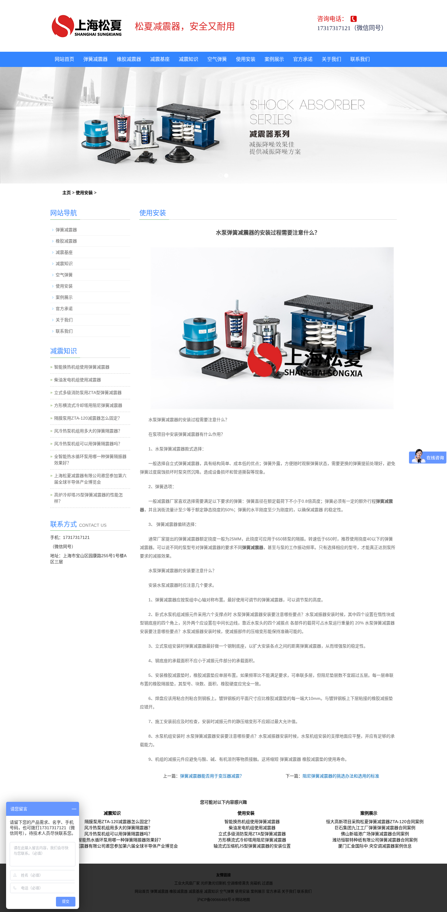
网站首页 (64, 59)
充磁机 (255, 883)
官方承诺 (303, 59)
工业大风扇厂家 (187, 883)
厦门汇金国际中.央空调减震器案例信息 (375, 846)
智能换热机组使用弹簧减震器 (81, 367)
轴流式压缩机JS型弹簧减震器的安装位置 (252, 846)
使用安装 (245, 59)
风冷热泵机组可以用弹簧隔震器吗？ (88, 443)
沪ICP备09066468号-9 (215, 900)
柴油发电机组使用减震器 (77, 379)
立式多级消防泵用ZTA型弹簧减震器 (88, 392)
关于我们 (331, 59)
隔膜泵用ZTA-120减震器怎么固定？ (88, 418)
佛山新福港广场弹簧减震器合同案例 (375, 833)
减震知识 (188, 59)
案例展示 (274, 59)
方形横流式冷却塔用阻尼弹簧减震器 (88, 405)
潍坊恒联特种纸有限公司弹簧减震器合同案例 (375, 839)
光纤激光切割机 (213, 883)
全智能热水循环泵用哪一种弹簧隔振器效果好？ (118, 839)
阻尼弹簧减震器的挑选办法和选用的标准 (341, 776)
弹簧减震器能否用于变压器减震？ (212, 776)
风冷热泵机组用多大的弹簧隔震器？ (88, 430)
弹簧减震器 (95, 59)
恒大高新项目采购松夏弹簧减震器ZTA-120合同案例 (375, 821)
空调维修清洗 (238, 883)
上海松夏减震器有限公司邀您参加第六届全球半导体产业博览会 (118, 846)
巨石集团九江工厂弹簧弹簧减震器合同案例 (374, 827)
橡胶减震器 (129, 59)
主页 (66, 192)
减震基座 (160, 59)
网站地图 (242, 900)
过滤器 (267, 883)
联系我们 (360, 59)
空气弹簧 (217, 59)
